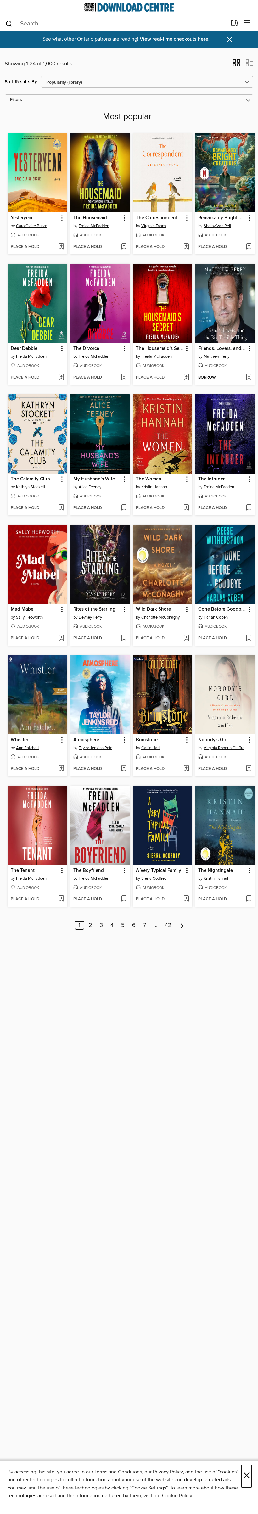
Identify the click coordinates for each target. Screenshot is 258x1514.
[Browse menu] (247, 23)
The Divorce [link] (86, 348)
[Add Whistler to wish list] (61, 769)
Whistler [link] (19, 740)
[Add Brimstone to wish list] (186, 769)
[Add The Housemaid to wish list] (124, 247)
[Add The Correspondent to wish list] (186, 247)
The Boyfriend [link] (88, 870)
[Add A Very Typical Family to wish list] (186, 899)
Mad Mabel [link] (23, 609)
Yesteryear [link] (22, 218)
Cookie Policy (177, 1496)
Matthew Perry (216, 356)
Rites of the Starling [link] (94, 609)
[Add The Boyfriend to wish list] (124, 899)
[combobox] (115, 23)
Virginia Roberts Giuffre (224, 747)
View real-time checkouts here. (175, 39)
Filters (16, 100)
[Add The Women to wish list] (186, 508)
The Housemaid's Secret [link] (160, 348)
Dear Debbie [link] (24, 348)
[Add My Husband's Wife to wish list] (124, 508)
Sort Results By (21, 82)
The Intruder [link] (211, 479)
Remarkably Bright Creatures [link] (222, 218)
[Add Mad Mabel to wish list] (61, 638)
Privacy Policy (168, 1472)
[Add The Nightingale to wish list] (249, 899)
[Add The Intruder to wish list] (249, 508)
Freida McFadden (94, 225)
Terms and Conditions (118, 1472)
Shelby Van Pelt (217, 225)
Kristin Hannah (154, 487)
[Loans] (234, 24)
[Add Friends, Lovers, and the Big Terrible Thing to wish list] (249, 377)
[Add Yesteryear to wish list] (61, 247)
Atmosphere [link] (86, 740)
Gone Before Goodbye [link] (222, 609)
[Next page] (182, 925)
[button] (236, 65)
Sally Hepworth (29, 617)
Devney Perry (90, 617)
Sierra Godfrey (153, 878)
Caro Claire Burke (31, 225)
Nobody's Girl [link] (212, 740)
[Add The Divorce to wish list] (124, 377)
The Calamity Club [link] (30, 479)
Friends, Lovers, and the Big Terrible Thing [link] (222, 348)
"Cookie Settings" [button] (148, 1488)
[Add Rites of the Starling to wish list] (124, 638)
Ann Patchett (27, 747)
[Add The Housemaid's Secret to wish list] (186, 377)
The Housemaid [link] (90, 218)
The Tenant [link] (23, 870)
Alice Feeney (90, 487)
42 (168, 925)
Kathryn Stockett (30, 487)
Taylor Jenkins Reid (95, 747)
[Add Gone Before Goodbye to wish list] (249, 638)
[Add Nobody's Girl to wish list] (249, 769)
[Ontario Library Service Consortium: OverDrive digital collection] (129, 7)
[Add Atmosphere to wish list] (124, 769)
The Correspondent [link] (156, 218)
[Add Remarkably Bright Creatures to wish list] (249, 247)
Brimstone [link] (147, 740)
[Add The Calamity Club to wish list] (61, 508)
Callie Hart (150, 747)
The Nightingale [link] (215, 870)
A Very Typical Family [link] (158, 870)
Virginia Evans (153, 225)
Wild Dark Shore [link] (153, 609)
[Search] (9, 23)
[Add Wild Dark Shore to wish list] (186, 638)
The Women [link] (148, 479)
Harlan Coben (216, 617)
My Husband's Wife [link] (94, 479)
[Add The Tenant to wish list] (61, 899)
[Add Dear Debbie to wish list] (61, 377)
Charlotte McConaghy (160, 617)
